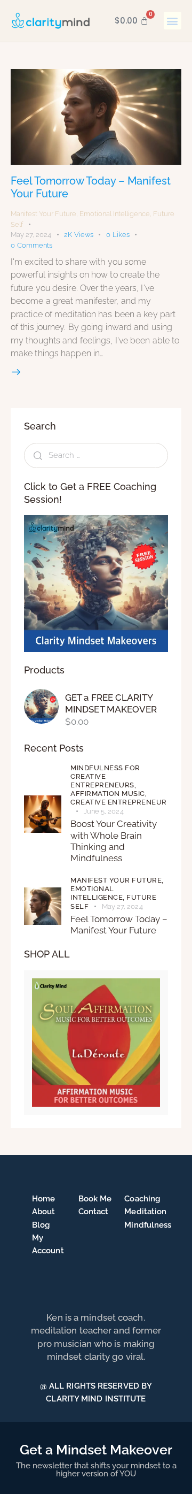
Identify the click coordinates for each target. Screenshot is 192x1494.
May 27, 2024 (31, 235)
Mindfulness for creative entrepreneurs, (105, 776)
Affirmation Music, (108, 794)
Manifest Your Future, (117, 880)
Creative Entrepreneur (118, 802)
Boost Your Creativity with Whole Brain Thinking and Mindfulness (113, 840)
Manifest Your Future (43, 214)
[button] (172, 20)
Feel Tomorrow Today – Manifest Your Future (118, 925)
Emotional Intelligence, (98, 893)
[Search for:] (96, 455)
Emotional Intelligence (114, 214)
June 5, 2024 (104, 811)
